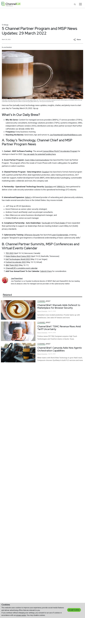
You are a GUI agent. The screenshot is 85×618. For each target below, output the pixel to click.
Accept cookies (74, 610)
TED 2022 (9, 253)
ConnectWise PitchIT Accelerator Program (59, 151)
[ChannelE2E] (11, 4)
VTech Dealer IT (60, 223)
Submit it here (46, 271)
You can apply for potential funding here (39, 154)
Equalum (45, 172)
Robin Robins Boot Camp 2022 (18, 256)
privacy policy (21, 615)
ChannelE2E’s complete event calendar (22, 268)
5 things (5, 25)
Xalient (28, 197)
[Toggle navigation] (80, 4)
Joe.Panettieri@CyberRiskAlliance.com (66, 135)
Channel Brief (44, 301)
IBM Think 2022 (12, 265)
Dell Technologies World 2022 (18, 259)
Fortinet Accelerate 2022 (16, 262)
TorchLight (45, 223)
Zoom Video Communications (37, 160)
